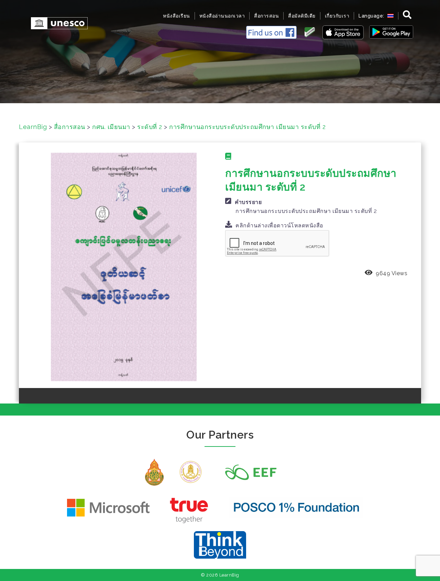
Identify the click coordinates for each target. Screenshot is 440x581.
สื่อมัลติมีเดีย (302, 16)
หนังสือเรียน (176, 16)
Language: (372, 16)
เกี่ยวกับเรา (337, 16)
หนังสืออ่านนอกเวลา (222, 16)
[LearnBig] (56, 22)
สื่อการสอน (266, 16)
